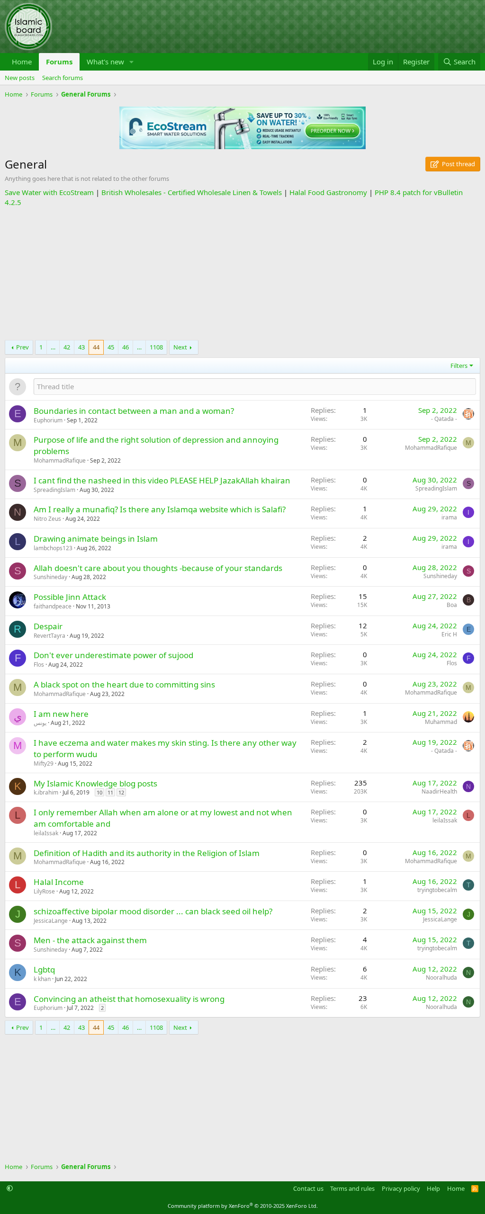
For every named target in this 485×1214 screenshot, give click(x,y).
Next (180, 347)
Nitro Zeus (47, 519)
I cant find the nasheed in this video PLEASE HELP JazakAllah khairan (162, 480)
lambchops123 (53, 548)
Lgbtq (44, 969)
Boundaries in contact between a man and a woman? (134, 410)
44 (96, 347)
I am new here (61, 713)
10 (99, 792)
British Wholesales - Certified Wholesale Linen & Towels (191, 192)
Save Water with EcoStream (49, 192)
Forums (59, 61)
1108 (156, 347)
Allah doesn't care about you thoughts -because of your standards (158, 567)
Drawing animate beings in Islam (96, 538)
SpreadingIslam (54, 490)
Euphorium (48, 420)
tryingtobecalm (437, 890)
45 (111, 347)
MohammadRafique (60, 460)
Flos (39, 665)
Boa (452, 605)
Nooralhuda (441, 977)
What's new (105, 61)
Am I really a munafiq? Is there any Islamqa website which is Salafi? (160, 509)
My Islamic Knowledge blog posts (95, 783)
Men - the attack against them (90, 940)
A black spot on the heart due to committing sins (124, 684)
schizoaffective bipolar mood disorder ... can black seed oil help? (153, 911)
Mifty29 (44, 763)
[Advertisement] (242, 273)
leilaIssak (46, 833)
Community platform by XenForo (243, 1205)
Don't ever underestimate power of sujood (113, 655)
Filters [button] (458, 365)
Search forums (62, 77)
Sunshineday (50, 577)
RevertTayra (49, 636)
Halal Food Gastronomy (328, 192)
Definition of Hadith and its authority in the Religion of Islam (147, 853)
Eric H (449, 634)
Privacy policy (401, 1188)
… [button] (53, 347)
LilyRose (44, 891)
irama (449, 517)
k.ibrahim (46, 792)
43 (81, 347)
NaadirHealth (439, 791)
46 (125, 347)
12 (121, 792)
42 (66, 347)
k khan (42, 979)
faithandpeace (53, 606)
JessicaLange (51, 921)
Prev (22, 347)
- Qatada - (444, 419)
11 (110, 792)
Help (433, 1188)
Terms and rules (352, 1188)
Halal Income (59, 881)
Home (22, 61)
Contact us (308, 1188)
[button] (131, 62)
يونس (40, 723)
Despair (48, 626)
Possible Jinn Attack (70, 596)
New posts (20, 77)
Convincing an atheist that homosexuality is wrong (129, 998)
